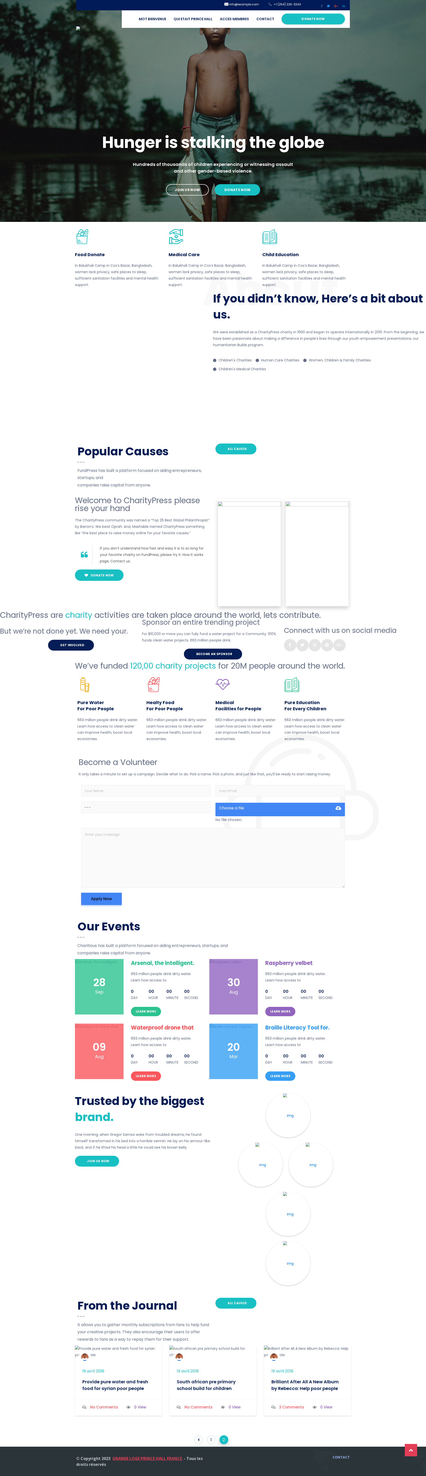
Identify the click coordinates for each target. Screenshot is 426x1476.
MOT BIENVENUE (152, 19)
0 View (140, 1407)
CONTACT (265, 19)
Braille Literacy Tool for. (297, 1027)
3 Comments (291, 1407)
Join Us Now (97, 1161)
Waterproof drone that (162, 1027)
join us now (187, 189)
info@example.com (244, 4)
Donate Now (313, 19)
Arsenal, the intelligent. (162, 963)
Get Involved (71, 645)
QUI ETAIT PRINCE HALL (193, 19)
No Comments (104, 1407)
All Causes (237, 449)
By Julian (102, 1356)
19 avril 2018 (93, 1371)
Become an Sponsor (213, 654)
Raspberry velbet (289, 963)
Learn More (146, 1011)
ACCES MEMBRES (234, 19)
